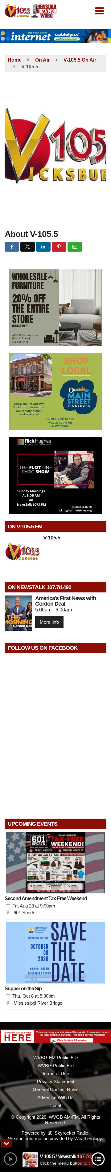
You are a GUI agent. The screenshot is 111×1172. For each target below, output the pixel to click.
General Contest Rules (56, 1089)
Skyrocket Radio (70, 1133)
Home (15, 60)
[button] (99, 11)
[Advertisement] (55, 36)
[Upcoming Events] (55, 862)
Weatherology (88, 1138)
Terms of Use (55, 1073)
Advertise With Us (55, 1097)
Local (55, 1105)
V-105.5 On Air (80, 60)
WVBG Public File (56, 1065)
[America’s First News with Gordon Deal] (18, 613)
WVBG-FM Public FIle (55, 1057)
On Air (42, 60)
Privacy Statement (55, 1081)
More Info (49, 622)
